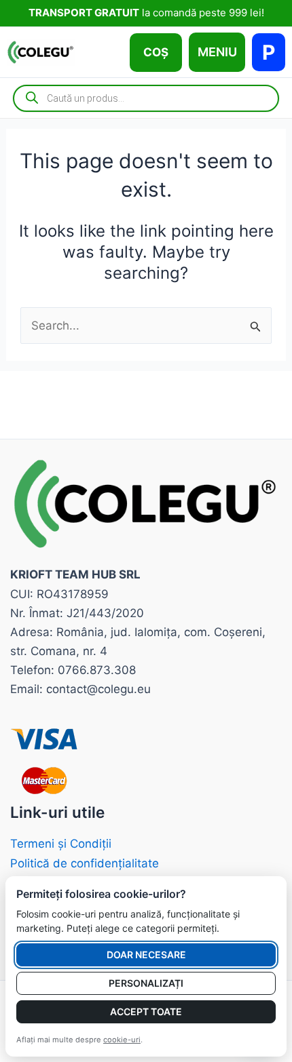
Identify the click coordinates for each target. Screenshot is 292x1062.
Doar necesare (146, 954)
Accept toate (146, 1011)
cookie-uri (122, 1039)
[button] (156, 52)
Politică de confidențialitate (84, 863)
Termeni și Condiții (60, 843)
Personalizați (146, 983)
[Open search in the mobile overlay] (146, 98)
